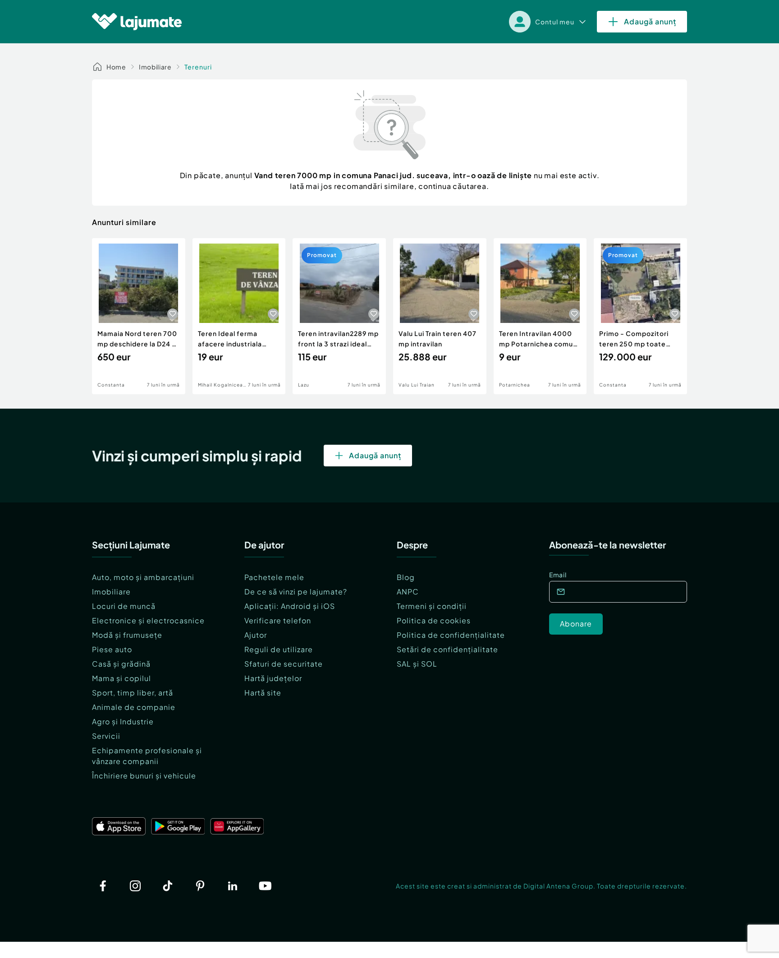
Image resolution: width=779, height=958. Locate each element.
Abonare (576, 623)
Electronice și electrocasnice (148, 620)
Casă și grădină (121, 663)
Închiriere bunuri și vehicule (144, 775)
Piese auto (112, 649)
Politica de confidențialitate (451, 635)
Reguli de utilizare (278, 649)
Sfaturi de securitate (283, 663)
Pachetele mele (274, 577)
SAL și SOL (417, 663)
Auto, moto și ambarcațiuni (143, 577)
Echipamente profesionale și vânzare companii (147, 756)
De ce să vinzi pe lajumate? (295, 591)
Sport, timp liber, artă (132, 692)
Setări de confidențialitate (447, 649)
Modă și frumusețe (127, 635)
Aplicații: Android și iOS (289, 606)
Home (116, 67)
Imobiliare (155, 67)
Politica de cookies (434, 620)
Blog (406, 577)
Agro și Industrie (123, 721)
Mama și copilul (121, 678)
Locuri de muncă (124, 606)
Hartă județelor (273, 678)
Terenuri (198, 67)
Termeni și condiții (432, 606)
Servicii (106, 736)
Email (558, 575)
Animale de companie (133, 707)
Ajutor (255, 635)
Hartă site (262, 692)
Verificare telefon (277, 620)
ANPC (408, 591)
